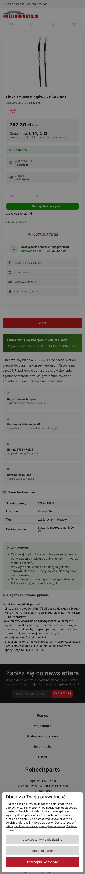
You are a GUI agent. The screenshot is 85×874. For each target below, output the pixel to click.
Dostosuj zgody (42, 851)
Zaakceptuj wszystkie (42, 862)
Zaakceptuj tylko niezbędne (43, 840)
